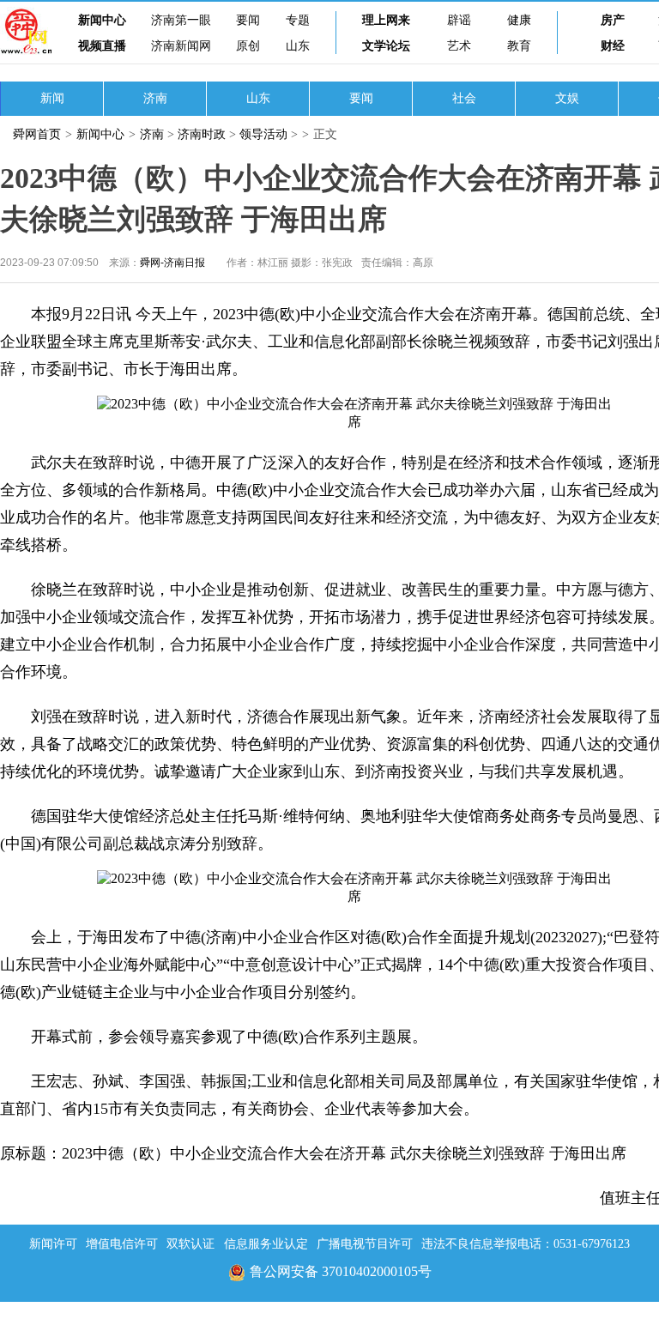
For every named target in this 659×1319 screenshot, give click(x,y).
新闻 (52, 98)
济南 (155, 98)
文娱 (567, 98)
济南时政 (202, 134)
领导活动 (263, 134)
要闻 (248, 20)
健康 (519, 20)
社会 (464, 98)
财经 (613, 45)
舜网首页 (37, 134)
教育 (519, 45)
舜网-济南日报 (172, 263)
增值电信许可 (122, 1243)
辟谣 (459, 20)
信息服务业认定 (266, 1243)
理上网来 (386, 20)
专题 (298, 20)
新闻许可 (53, 1243)
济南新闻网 (181, 45)
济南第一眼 (181, 20)
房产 (613, 20)
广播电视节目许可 (365, 1243)
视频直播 (102, 45)
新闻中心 (102, 20)
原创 (248, 45)
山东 (298, 45)
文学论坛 (386, 45)
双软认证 (190, 1243)
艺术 (459, 45)
